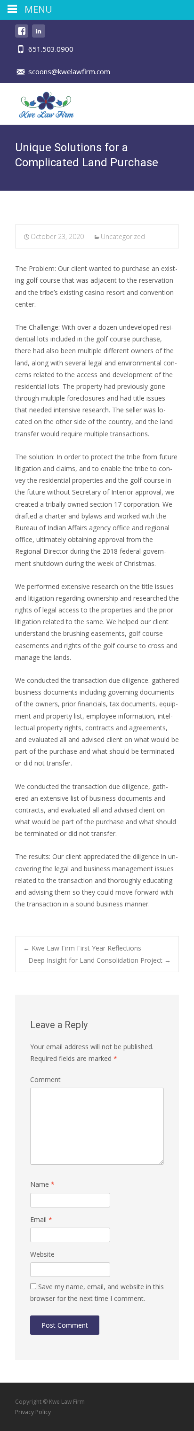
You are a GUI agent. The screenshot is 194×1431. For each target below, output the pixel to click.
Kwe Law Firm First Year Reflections (82, 948)
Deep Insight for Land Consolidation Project (99, 960)
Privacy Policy (33, 1412)
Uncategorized (123, 236)
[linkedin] (38, 35)
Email (41, 1219)
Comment (45, 1079)
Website (42, 1254)
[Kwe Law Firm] (39, 102)
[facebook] (21, 35)
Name (42, 1184)
